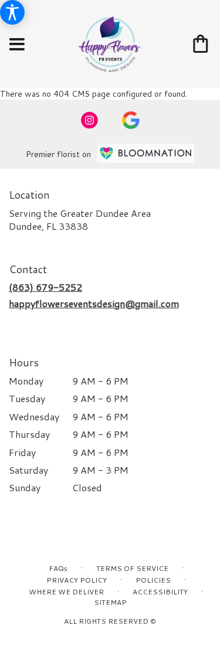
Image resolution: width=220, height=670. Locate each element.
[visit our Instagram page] (89, 120)
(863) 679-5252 (45, 287)
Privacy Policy (76, 580)
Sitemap (110, 602)
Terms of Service (132, 568)
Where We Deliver (66, 592)
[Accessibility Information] (12, 12)
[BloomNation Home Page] (145, 153)
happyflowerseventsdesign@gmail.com (94, 303)
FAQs (58, 568)
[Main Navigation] (17, 45)
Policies (153, 580)
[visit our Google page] (130, 120)
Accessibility (160, 592)
